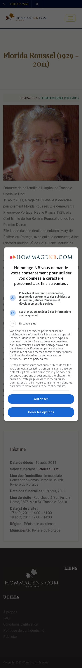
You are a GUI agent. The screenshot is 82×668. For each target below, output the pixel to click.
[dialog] (41, 334)
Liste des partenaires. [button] (34, 359)
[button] (41, 324)
